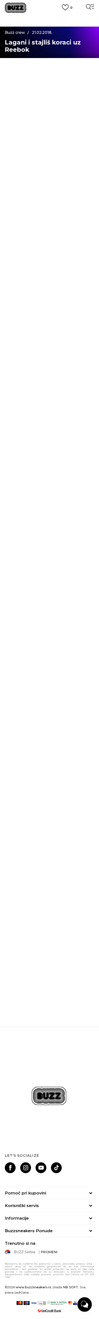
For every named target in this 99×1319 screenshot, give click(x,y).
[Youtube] (41, 1167)
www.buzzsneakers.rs (33, 1287)
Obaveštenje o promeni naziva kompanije (49, 17)
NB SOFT (70, 1287)
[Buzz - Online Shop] (15, 7)
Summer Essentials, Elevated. (49, 889)
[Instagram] (25, 1167)
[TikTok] (56, 1167)
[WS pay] (42, 1303)
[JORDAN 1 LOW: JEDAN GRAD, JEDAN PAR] (49, 740)
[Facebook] (10, 1167)
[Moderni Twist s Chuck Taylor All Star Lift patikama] (49, 947)
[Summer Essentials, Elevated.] (49, 843)
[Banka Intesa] (57, 1303)
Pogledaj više (50, 23)
